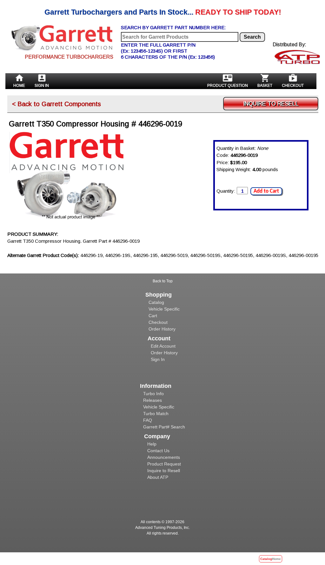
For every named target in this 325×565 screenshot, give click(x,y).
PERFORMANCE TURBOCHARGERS (69, 57)
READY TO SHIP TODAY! (162, 12)
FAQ (147, 420)
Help (151, 443)
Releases (152, 400)
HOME (19, 85)
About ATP (157, 477)
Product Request (164, 463)
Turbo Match (156, 413)
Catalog (156, 302)
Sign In (158, 359)
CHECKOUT (293, 85)
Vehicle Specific (164, 308)
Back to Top (163, 281)
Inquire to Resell (163, 470)
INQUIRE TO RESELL (271, 103)
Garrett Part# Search (164, 426)
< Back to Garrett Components (56, 103)
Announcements (163, 457)
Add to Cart (266, 191)
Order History (162, 328)
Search (252, 37)
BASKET (264, 85)
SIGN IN (42, 85)
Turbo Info (153, 393)
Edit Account (163, 346)
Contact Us (158, 450)
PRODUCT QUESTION (227, 85)
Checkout (158, 322)
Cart (153, 315)
